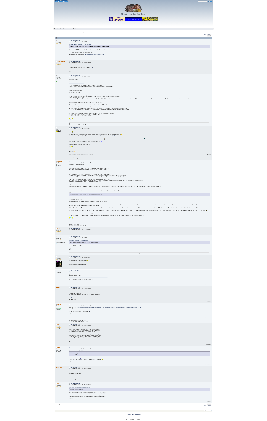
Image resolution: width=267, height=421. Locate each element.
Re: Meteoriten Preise (75, 40)
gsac (58, 40)
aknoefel (59, 236)
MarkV (58, 271)
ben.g (58, 347)
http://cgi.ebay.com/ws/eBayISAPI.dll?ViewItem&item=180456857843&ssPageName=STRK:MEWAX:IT (88, 276)
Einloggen (58, 1)
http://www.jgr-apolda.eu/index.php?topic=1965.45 (94, 54)
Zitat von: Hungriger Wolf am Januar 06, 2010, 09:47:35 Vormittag (80, 44)
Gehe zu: (202, 410)
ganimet (59, 127)
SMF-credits (129, 416)
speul (58, 256)
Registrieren (64, 1)
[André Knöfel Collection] (56, 244)
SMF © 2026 (133, 416)
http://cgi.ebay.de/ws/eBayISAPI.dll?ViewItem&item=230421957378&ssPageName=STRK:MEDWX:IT (88, 297)
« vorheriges (206, 34)
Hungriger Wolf (61, 61)
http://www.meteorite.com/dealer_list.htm (76, 83)
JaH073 (82, 32)
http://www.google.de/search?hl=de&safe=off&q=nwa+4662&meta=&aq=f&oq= (102, 135)
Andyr (58, 228)
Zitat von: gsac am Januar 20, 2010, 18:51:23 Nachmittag (78, 350)
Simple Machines (138, 416)
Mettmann (59, 75)
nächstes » (210, 34)
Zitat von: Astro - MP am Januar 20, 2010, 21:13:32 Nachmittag (79, 387)
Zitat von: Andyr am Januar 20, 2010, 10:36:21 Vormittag (78, 240)
